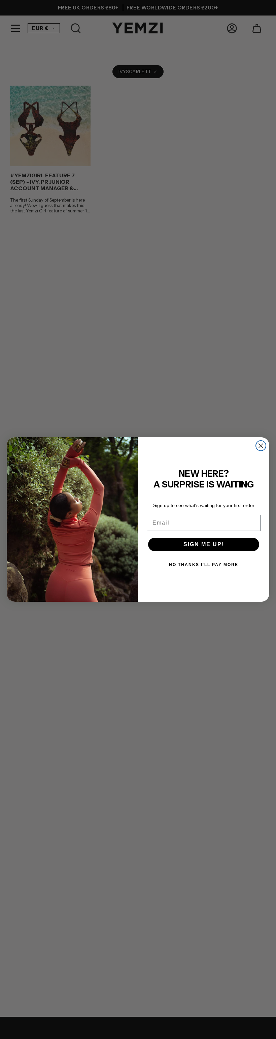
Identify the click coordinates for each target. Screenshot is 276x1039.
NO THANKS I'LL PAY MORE (203, 564)
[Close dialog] (261, 446)
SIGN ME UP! (203, 544)
